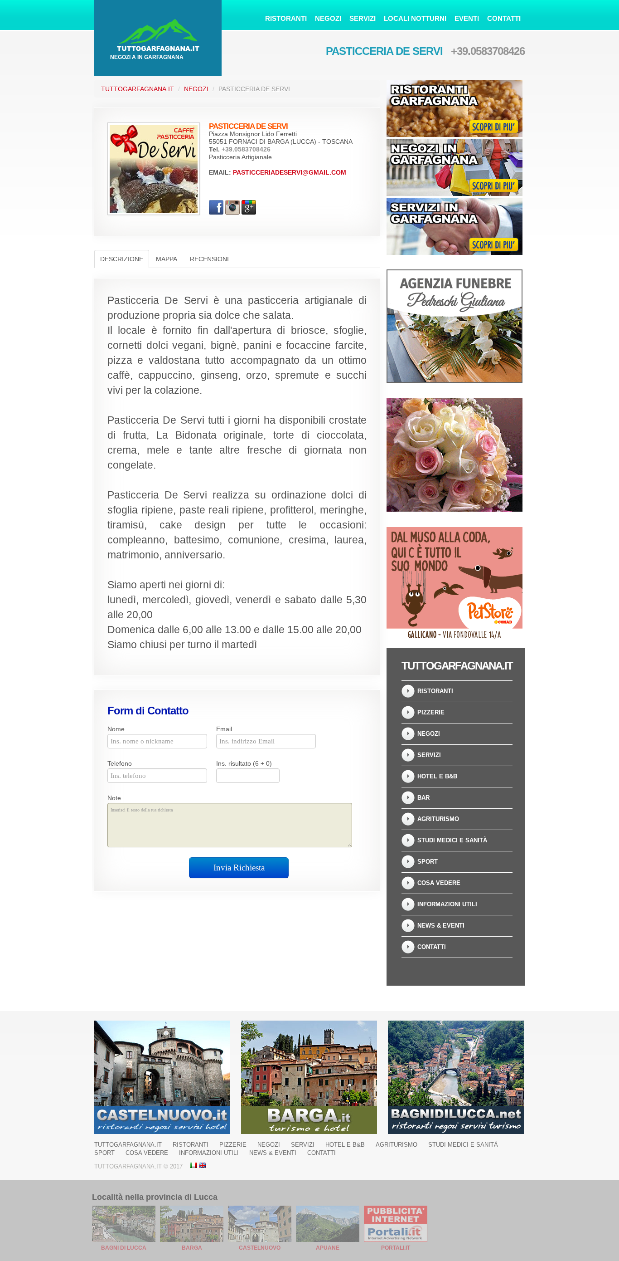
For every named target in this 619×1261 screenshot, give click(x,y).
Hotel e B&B (437, 776)
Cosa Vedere (438, 883)
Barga (192, 1248)
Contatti (504, 18)
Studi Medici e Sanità (452, 840)
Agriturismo (438, 819)
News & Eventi (440, 925)
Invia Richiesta (239, 867)
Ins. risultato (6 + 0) (244, 763)
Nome (116, 729)
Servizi (362, 18)
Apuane (327, 1248)
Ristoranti (286, 18)
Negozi (328, 18)
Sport (427, 861)
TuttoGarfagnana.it (137, 89)
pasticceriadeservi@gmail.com (289, 172)
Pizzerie (431, 712)
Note (114, 798)
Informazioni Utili (447, 904)
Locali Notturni (415, 18)
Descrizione (121, 259)
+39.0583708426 (488, 51)
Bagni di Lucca (123, 1248)
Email (224, 729)
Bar (423, 797)
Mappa (166, 259)
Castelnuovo (259, 1248)
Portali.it (395, 1248)
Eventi (467, 18)
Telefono (119, 763)
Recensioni (209, 259)
